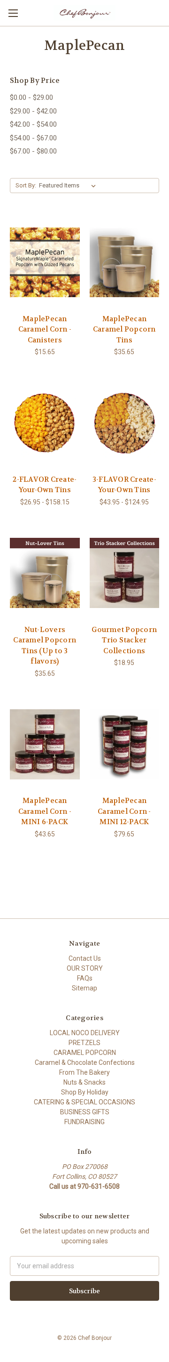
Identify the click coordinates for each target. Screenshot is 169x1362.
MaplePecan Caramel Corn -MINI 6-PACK (45, 811)
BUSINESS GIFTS (84, 1112)
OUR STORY (85, 968)
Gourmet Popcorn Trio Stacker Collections (124, 640)
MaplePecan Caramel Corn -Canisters (45, 329)
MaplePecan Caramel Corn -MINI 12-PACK (124, 811)
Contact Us (85, 958)
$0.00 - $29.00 (31, 97)
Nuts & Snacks (84, 1082)
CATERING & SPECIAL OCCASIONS (84, 1102)
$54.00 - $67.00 (33, 138)
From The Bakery (84, 1072)
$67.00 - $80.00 (33, 151)
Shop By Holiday (84, 1092)
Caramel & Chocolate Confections (85, 1062)
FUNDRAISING (84, 1122)
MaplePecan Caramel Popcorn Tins (124, 329)
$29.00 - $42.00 (33, 111)
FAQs (84, 978)
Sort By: (25, 185)
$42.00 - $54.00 (33, 124)
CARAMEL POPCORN (85, 1052)
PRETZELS (84, 1042)
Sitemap (84, 988)
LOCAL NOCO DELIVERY (85, 1033)
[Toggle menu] (13, 13)
